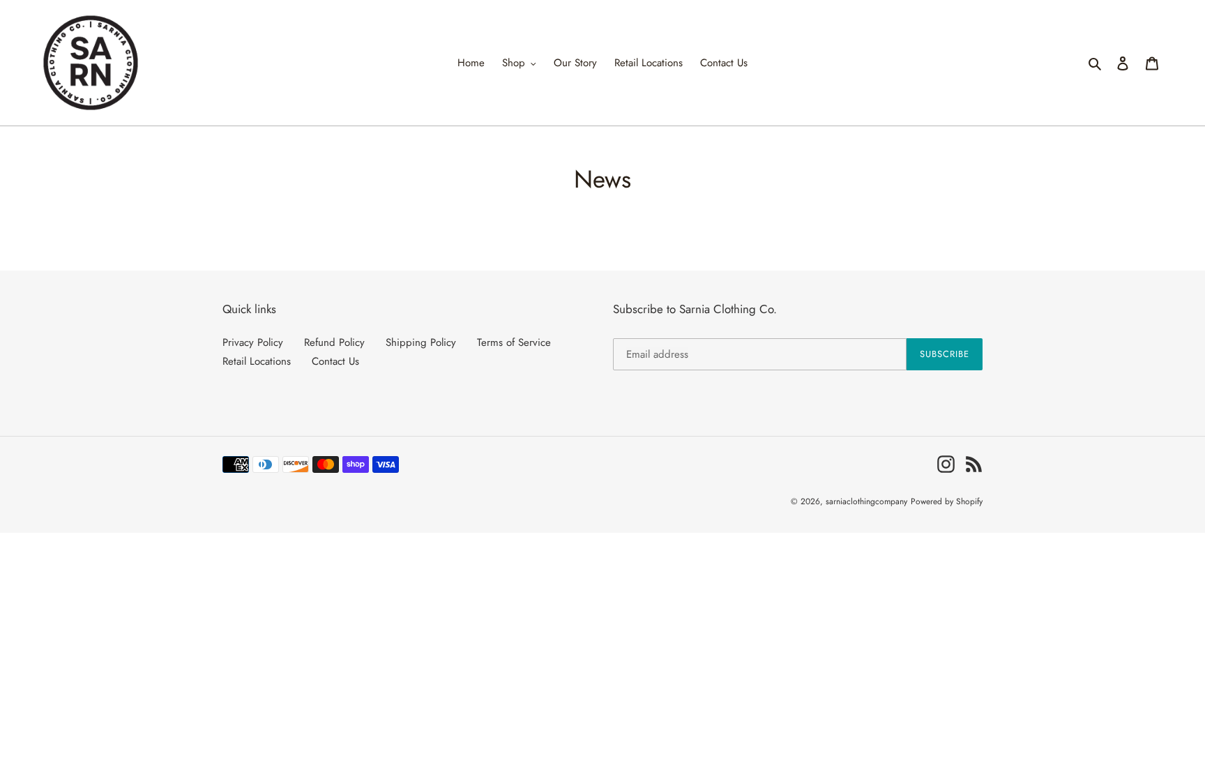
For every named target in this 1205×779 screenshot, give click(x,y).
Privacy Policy (252, 342)
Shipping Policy (421, 342)
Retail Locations (256, 361)
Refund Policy (334, 342)
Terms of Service (514, 342)
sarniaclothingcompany (866, 501)
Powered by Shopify (947, 501)
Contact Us (335, 361)
